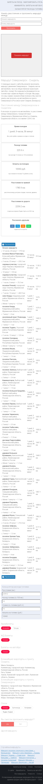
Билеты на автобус (34, 6)
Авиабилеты (19, 6)
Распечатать (10, 244)
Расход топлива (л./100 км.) (12, 598)
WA (28, 226)
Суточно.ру (16, 708)
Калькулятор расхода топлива (28, 9)
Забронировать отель (32, 2)
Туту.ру (16, 628)
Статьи (39, 774)
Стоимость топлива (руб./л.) (13, 605)
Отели (30, 767)
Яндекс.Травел (8, 712)
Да (7, 724)
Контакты (38, 767)
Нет (20, 724)
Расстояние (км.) (8, 590)
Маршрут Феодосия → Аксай (22, 762)
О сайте (11, 770)
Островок (27, 708)
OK (23, 226)
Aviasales (6, 628)
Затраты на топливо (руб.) (12, 613)
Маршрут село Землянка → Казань (26, 753)
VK (12, 226)
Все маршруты (20, 774)
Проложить (10, 28)
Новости (31, 774)
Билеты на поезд (14, 2)
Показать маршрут (21, 55)
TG (17, 226)
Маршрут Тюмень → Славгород (13, 755)
